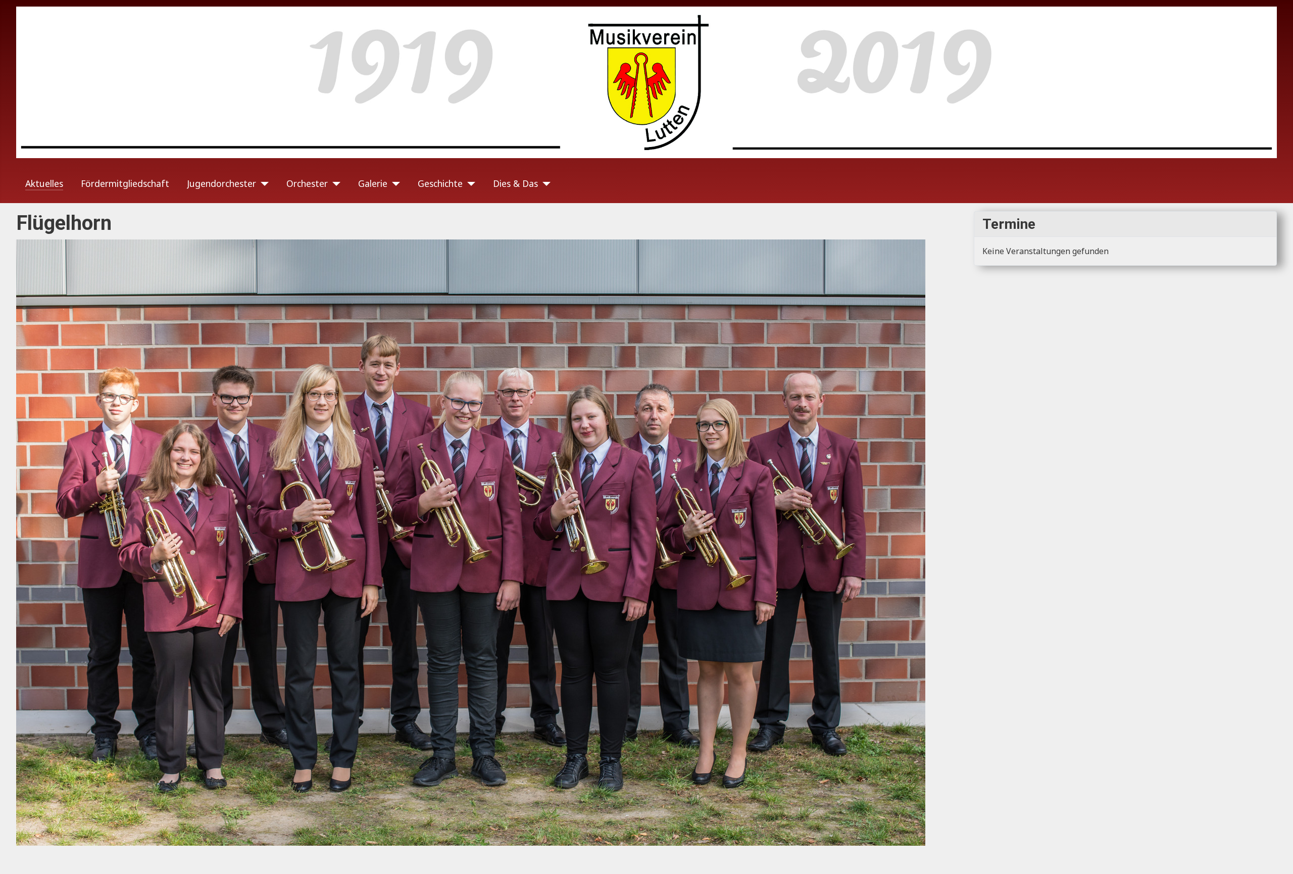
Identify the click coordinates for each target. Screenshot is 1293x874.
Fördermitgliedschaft (125, 183)
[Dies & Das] (544, 183)
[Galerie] (393, 183)
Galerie (372, 183)
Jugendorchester (221, 183)
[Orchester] (334, 183)
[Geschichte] (469, 183)
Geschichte (440, 183)
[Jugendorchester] (262, 183)
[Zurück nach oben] (1275, 855)
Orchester (307, 183)
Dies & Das (515, 183)
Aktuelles (44, 183)
